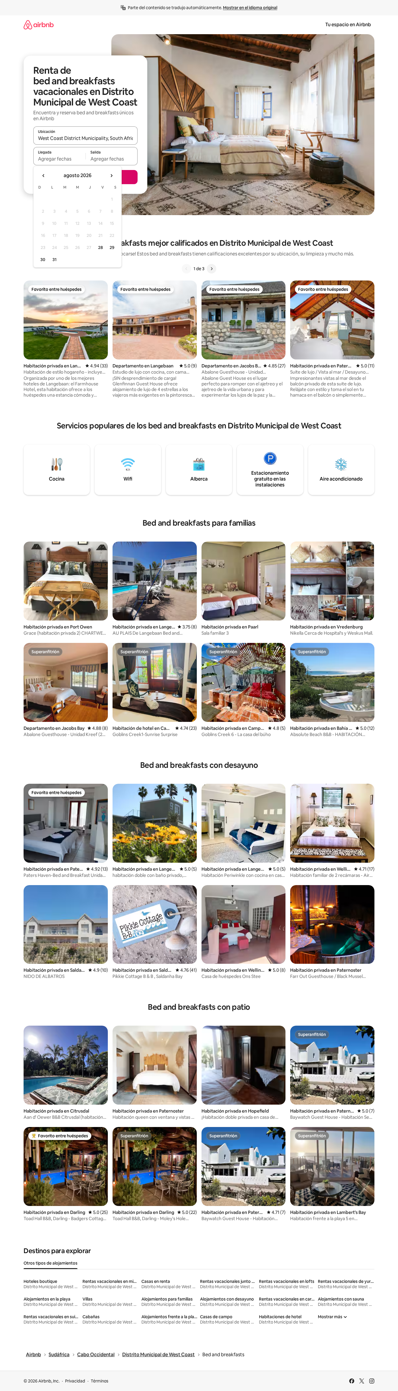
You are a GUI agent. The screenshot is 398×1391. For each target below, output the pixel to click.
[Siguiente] (211, 268)
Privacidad (75, 1381)
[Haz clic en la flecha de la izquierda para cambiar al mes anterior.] (43, 175)
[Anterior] (186, 268)
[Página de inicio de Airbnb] (39, 24)
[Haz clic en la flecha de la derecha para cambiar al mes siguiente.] (111, 175)
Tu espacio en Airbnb (348, 25)
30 (42, 259)
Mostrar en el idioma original (250, 7)
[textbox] (59, 158)
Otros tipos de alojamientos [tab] (50, 1263)
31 (54, 259)
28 (100, 247)
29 (112, 247)
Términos (99, 1381)
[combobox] (85, 138)
